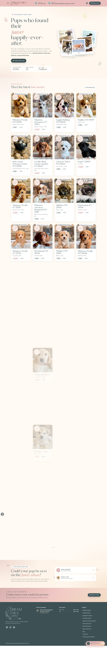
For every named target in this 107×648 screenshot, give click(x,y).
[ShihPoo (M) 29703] (64, 190)
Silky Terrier (17, 450)
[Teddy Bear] (21, 321)
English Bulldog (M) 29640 (63, 121)
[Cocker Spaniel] (86, 322)
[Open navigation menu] (8, 3)
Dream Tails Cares (87, 628)
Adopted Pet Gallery (87, 615)
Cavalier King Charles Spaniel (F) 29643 (41, 163)
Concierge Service (87, 618)
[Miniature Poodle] (86, 396)
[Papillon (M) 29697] (86, 105)
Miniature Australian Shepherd (16, 531)
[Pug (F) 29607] (86, 147)
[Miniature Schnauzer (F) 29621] (42, 105)
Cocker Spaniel (84, 336)
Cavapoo (60, 336)
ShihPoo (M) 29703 (61, 206)
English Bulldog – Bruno (85, 491)
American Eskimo (42, 490)
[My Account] (87, 3)
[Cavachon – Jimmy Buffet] (42, 396)
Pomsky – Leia (40, 450)
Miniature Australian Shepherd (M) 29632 (84, 294)
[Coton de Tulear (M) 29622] (64, 147)
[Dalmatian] (21, 475)
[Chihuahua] (42, 322)
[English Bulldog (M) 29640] (64, 105)
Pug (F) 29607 (84, 161)
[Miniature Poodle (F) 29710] (21, 190)
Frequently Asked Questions (89, 621)
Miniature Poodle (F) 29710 (20, 206)
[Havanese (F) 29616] (21, 276)
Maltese (59, 450)
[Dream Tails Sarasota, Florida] (18, 3)
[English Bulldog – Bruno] (86, 475)
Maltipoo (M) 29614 (61, 252)
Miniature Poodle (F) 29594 (20, 252)
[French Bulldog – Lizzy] (86, 436)
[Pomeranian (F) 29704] (86, 190)
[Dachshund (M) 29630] (42, 236)
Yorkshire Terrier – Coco (20, 412)
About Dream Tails (87, 623)
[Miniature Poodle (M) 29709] (21, 105)
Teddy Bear (17, 336)
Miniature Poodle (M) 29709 (20, 121)
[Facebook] (6, 627)
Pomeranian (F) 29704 (84, 206)
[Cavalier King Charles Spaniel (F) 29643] (42, 147)
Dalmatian (16, 490)
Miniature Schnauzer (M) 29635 (40, 292)
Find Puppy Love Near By (89, 636)
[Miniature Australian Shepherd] (21, 515)
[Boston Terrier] (21, 359)
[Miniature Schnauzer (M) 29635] (43, 276)
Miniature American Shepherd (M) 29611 (40, 208)
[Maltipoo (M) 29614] (64, 236)
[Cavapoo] (64, 321)
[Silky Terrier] (21, 436)
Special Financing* (87, 626)
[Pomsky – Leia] (42, 436)
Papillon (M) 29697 (86, 120)
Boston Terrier (19, 373)
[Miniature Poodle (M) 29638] (86, 236)
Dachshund (61, 490)
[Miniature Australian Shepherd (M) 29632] (86, 276)
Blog (84, 631)
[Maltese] (64, 436)
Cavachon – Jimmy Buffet (42, 412)
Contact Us (85, 634)
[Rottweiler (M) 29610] (64, 276)
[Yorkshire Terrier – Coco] (21, 396)
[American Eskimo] (42, 475)
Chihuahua (39, 336)
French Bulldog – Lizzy (85, 451)
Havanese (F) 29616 (18, 291)
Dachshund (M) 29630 (41, 252)
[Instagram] (10, 627)
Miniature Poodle (85, 411)
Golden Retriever (42, 373)
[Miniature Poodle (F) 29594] (21, 236)
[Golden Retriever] (42, 359)
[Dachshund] (64, 475)
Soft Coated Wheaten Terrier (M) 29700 (19, 163)
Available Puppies (87, 610)
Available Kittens (87, 613)
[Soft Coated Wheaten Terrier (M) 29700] (21, 147)
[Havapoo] (64, 396)
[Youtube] (14, 627)
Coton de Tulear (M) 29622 (63, 162)
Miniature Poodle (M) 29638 (85, 252)
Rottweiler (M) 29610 (62, 291)
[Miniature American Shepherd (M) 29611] (43, 190)
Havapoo (60, 411)
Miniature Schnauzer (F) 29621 (40, 122)
